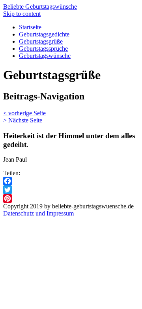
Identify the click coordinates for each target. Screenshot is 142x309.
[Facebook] (71, 181)
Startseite (30, 27)
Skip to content (22, 13)
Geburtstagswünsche (45, 55)
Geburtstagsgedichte (44, 34)
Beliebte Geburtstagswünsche (40, 6)
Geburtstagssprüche (43, 48)
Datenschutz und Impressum (38, 213)
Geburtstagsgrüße (41, 41)
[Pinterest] (71, 198)
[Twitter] (71, 189)
